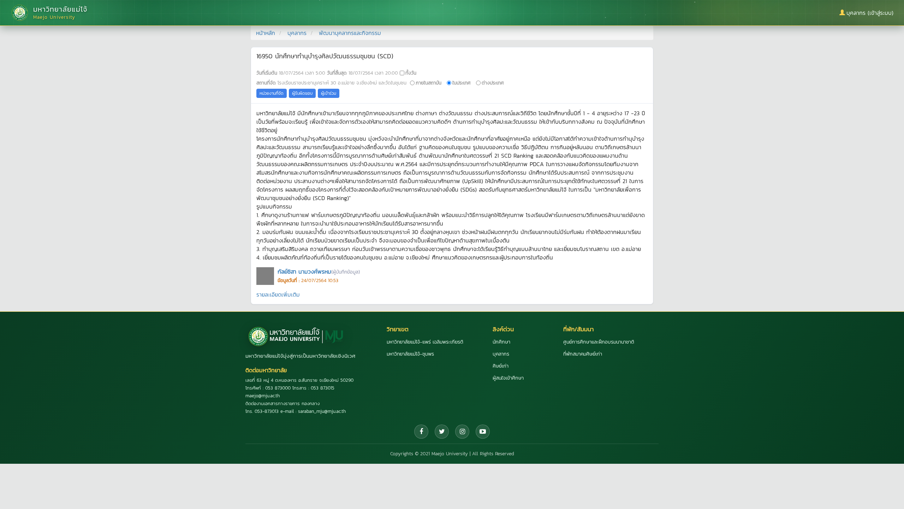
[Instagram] (462, 432)
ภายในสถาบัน (428, 82)
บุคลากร (297, 33)
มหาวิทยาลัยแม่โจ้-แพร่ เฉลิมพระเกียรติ (425, 342)
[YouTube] (483, 432)
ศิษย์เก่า (501, 366)
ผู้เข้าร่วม (328, 93)
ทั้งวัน (410, 72)
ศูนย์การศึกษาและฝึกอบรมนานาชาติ (598, 342)
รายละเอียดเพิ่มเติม (278, 294)
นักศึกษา (501, 342)
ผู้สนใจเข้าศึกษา (508, 378)
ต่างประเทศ (493, 82)
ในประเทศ (461, 82)
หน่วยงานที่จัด (272, 93)
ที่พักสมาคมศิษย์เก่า (582, 354)
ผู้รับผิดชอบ (302, 93)
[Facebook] (421, 432)
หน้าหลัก (265, 33)
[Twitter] (442, 432)
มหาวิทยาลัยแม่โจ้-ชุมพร (410, 354)
